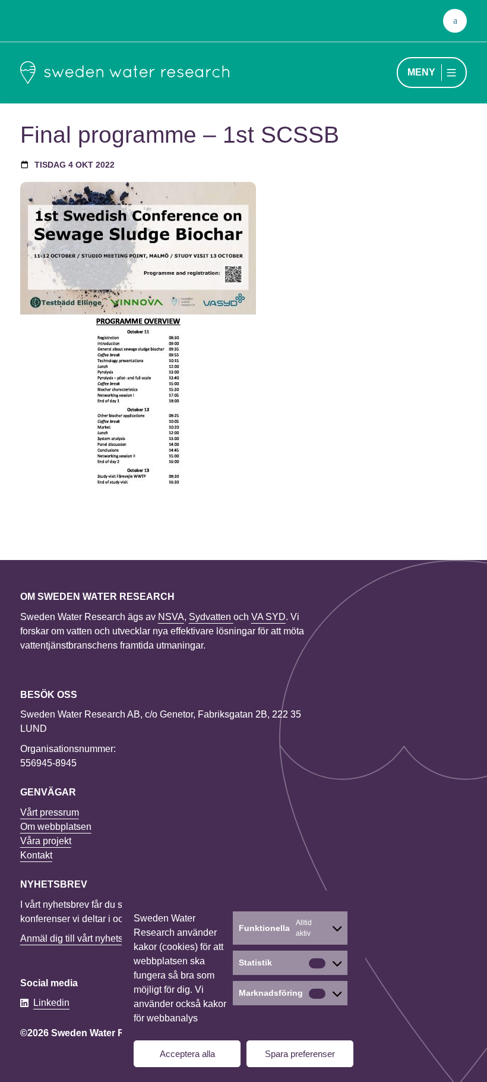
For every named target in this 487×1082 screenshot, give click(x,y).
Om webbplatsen (55, 827)
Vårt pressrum (49, 812)
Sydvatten (211, 617)
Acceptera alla (187, 1054)
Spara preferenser (300, 1054)
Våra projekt (45, 841)
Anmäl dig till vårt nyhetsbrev (80, 938)
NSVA (171, 617)
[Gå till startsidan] (124, 72)
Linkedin (51, 1003)
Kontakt (36, 855)
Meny (421, 72)
